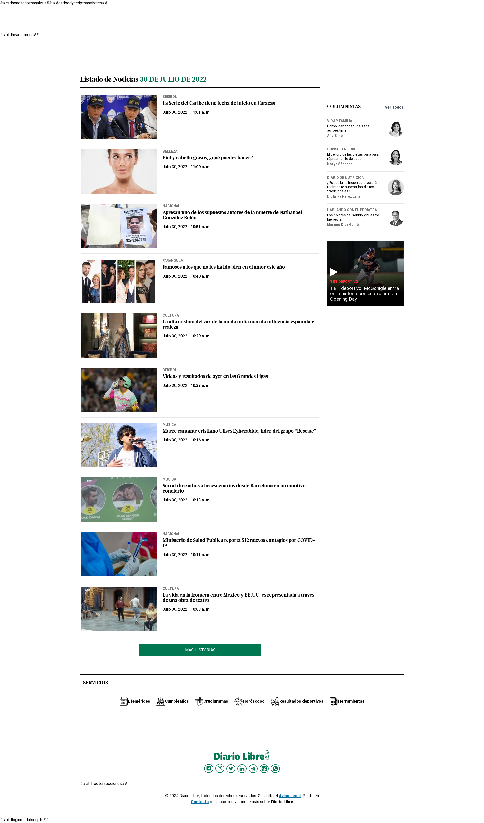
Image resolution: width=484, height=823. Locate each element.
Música (169, 425)
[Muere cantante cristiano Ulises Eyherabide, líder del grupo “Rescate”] (119, 445)
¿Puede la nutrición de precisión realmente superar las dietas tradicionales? (352, 187)
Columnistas (344, 107)
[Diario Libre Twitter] (230, 768)
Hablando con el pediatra (352, 210)
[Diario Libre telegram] (253, 768)
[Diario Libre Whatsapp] (275, 768)
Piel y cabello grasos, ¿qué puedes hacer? (208, 158)
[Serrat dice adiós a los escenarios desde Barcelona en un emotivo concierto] (119, 499)
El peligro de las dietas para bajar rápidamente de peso (353, 156)
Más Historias (200, 650)
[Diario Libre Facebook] (208, 768)
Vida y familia (339, 121)
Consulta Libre (341, 149)
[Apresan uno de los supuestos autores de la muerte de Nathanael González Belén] (119, 226)
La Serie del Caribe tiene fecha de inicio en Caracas (219, 103)
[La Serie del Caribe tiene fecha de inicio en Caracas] (119, 117)
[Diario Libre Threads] (264, 768)
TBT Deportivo (344, 282)
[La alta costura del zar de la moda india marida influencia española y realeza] (119, 335)
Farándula (173, 261)
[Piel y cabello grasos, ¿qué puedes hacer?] (119, 171)
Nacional (171, 206)
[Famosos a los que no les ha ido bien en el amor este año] (119, 281)
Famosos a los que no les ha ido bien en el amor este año (224, 267)
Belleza (170, 151)
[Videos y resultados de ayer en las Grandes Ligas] (119, 390)
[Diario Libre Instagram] (219, 768)
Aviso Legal (290, 795)
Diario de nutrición (345, 178)
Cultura (171, 315)
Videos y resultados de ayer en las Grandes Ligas (215, 376)
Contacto (200, 801)
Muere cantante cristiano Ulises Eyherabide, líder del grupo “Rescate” (239, 431)
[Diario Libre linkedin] (242, 768)
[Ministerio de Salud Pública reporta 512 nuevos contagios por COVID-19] (119, 554)
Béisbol (170, 97)
